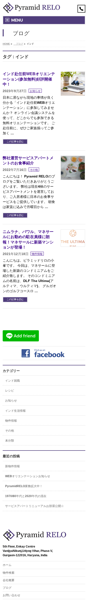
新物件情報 (12, 466)
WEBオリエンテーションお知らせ (27, 476)
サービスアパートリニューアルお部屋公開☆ (34, 506)
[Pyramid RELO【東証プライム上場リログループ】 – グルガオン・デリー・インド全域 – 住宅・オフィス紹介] (31, 8)
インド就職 (12, 380)
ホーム (7, 565)
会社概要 (8, 580)
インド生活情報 (15, 410)
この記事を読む (15, 141)
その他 (34, 169)
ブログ (7, 587)
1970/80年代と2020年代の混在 (25, 496)
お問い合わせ (11, 595)
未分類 (9, 440)
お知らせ (35, 90)
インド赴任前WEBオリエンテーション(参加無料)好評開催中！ (29, 79)
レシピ (9, 390)
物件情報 (37, 253)
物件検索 (8, 572)
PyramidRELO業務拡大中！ (24, 486)
